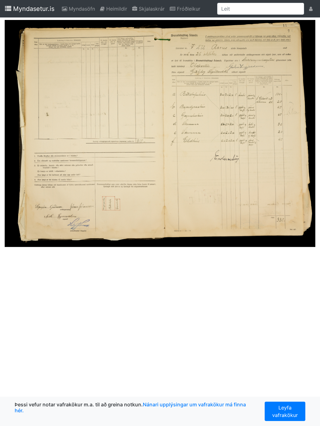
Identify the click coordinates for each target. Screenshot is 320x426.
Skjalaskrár (152, 8)
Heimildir (117, 8)
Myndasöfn (82, 8)
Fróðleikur (189, 8)
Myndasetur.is (32, 8)
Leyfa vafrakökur (285, 411)
